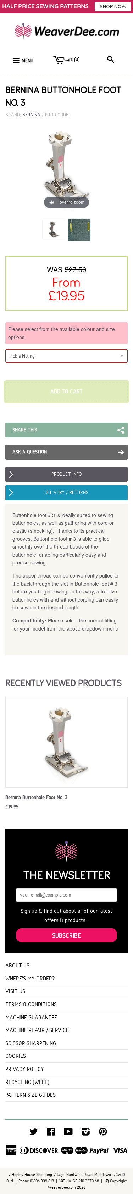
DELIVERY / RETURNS (66, 492)
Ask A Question (29, 451)
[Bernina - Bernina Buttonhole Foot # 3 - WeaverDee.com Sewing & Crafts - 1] (54, 229)
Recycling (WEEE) (27, 1082)
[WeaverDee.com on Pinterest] (103, 1133)
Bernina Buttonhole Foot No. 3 (36, 797)
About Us (17, 965)
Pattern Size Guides (30, 1095)
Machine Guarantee (31, 1017)
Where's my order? (30, 978)
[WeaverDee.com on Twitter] (33, 1133)
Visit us (15, 991)
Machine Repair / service (37, 1030)
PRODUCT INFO (66, 474)
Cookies (15, 1056)
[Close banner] (126, 7)
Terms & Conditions (31, 1004)
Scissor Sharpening (30, 1043)
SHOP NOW (113, 7)
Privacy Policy (24, 1069)
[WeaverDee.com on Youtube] (68, 1133)
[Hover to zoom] (66, 167)
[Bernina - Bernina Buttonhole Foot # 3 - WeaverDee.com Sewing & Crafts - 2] (79, 229)
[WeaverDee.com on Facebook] (50, 1133)
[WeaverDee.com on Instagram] (85, 1133)
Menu (27, 60)
